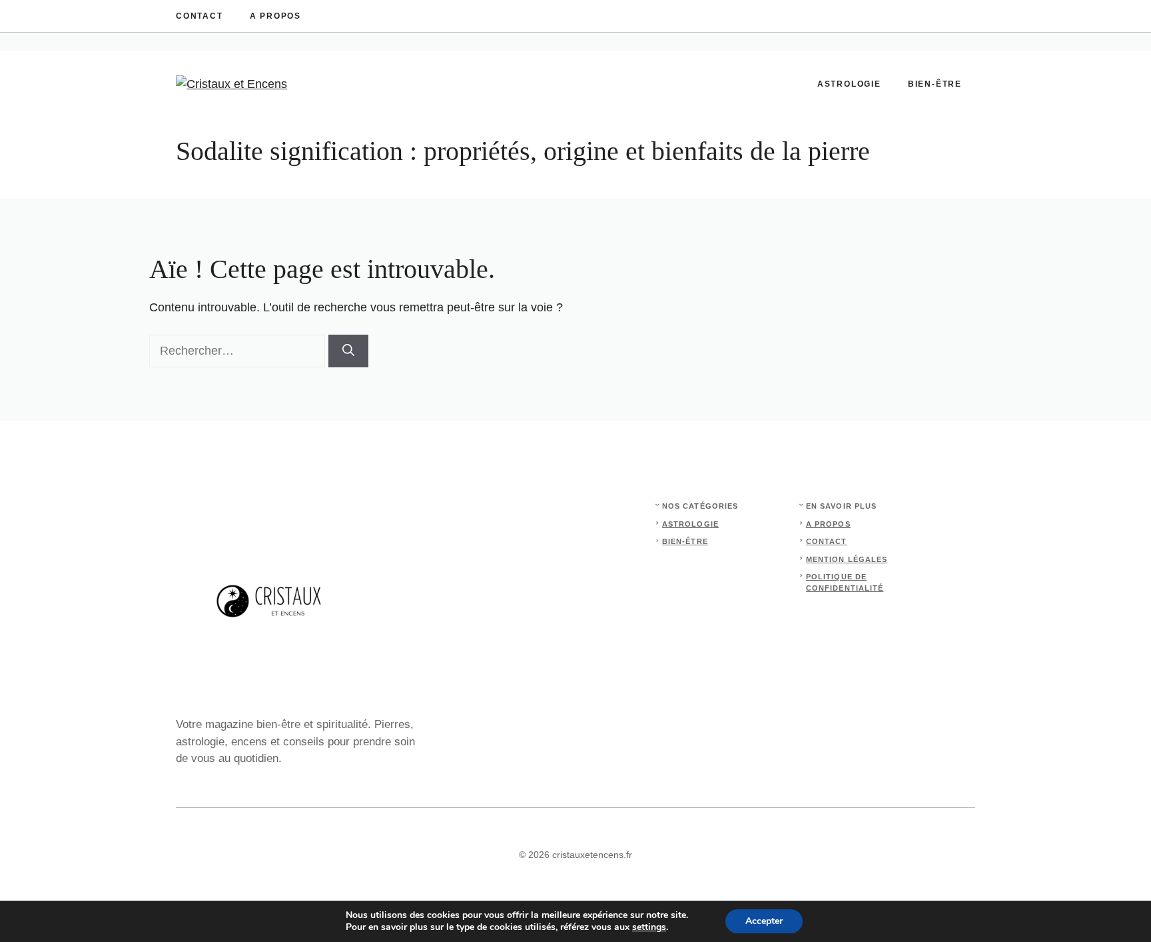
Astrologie (849, 84)
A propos (275, 16)
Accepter (764, 921)
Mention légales (847, 559)
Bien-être (935, 84)
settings (649, 927)
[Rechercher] (348, 351)
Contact (199, 16)
